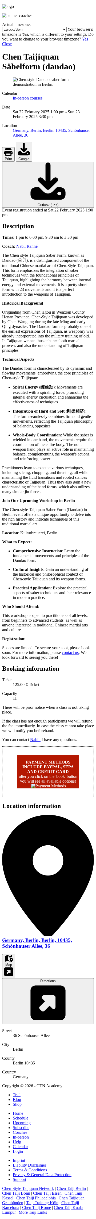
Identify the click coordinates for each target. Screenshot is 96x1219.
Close (7, 44)
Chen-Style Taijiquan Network (28, 1188)
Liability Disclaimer (29, 1165)
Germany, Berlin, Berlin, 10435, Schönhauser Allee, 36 (37, 943)
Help (17, 1142)
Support (19, 1179)
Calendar (20, 1146)
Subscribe (21, 1127)
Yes (85, 39)
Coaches (20, 1132)
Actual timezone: (16, 24)
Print (8, 159)
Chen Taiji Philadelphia (36, 1198)
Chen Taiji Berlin (71, 1188)
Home (18, 1113)
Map (8, 965)
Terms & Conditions (30, 1170)
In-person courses (27, 98)
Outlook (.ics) (48, 205)
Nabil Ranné (27, 246)
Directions (48, 981)
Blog (17, 1099)
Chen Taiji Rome (36, 1207)
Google (23, 159)
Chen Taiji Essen (47, 1193)
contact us (70, 652)
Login (18, 1151)
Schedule (20, 1118)
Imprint (19, 1160)
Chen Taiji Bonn (16, 1193)
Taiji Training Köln (42, 1202)
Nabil (35, 739)
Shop (17, 1104)
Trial (17, 1094)
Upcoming (22, 1123)
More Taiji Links (33, 1212)
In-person (21, 1137)
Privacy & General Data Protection (42, 1174)
